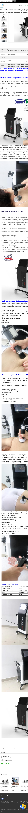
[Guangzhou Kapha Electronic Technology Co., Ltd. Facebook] (2, 799)
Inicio (1, 9)
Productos (6, 9)
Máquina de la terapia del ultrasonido (16, 9)
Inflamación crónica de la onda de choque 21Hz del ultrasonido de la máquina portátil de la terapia (15, 788)
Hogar (21, 5)
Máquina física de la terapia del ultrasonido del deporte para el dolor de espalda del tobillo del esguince (5, 788)
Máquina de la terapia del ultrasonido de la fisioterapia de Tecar (13, 748)
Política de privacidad (6, 801)
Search (14, 1)
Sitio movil (3, 806)
